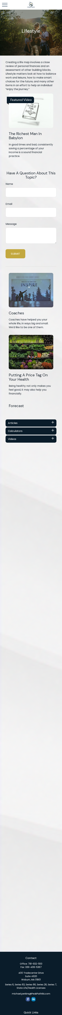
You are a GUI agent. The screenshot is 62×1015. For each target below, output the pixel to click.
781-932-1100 (35, 963)
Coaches (16, 313)
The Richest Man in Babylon (25, 135)
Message (11, 224)
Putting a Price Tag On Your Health (28, 377)
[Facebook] (28, 999)
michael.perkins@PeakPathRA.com (31, 993)
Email (9, 204)
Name (9, 184)
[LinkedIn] (33, 999)
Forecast (16, 405)
